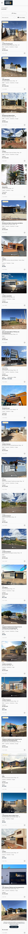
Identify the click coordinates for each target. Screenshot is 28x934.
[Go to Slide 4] (14, 39)
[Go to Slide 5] (15, 39)
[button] (14, 31)
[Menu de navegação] (2, 3)
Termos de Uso (21, 923)
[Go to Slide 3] (13, 39)
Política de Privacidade (14, 924)
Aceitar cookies (14, 926)
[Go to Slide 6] (16, 39)
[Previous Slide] (2, 31)
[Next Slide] (25, 31)
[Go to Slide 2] (12, 39)
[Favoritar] (25, 53)
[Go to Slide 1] (11, 39)
